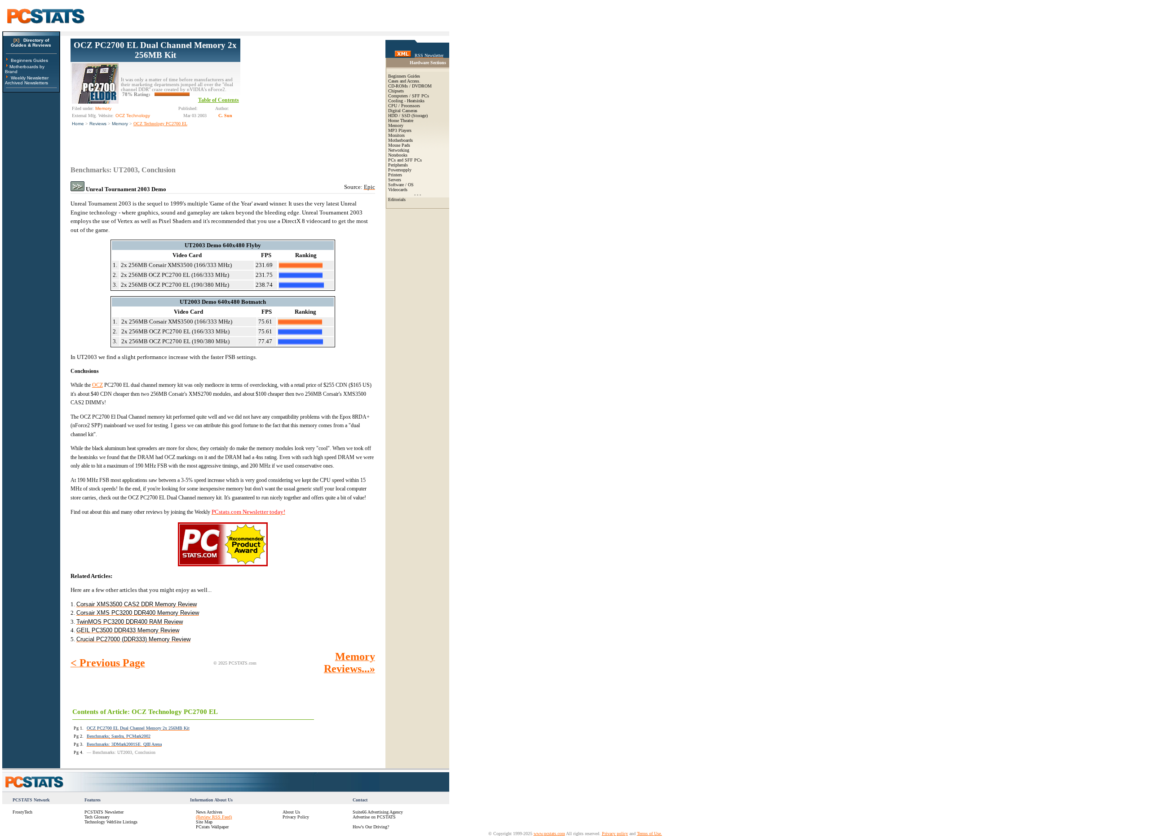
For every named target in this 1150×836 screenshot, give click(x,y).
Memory (120, 123)
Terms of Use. (649, 833)
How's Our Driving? (371, 826)
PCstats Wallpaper (212, 826)
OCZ (97, 385)
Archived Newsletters (26, 82)
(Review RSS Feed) (214, 816)
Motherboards (400, 140)
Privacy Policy (296, 816)
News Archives (209, 812)
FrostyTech (22, 812)
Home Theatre (400, 120)
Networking (398, 150)
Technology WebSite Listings (110, 821)
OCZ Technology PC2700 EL (160, 123)
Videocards (397, 189)
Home (78, 123)
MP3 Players (399, 130)
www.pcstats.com (549, 833)
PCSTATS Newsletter (104, 812)
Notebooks (397, 155)
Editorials (397, 199)
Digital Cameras (402, 110)
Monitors (396, 135)
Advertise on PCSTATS (374, 816)
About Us (291, 812)
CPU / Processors (404, 105)
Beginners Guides (29, 60)
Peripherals (398, 164)
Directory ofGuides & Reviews (31, 43)
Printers (395, 174)
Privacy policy (615, 833)
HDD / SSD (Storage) (408, 115)
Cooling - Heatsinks (406, 100)
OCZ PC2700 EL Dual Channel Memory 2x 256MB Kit (155, 50)
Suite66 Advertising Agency (378, 812)
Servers (394, 179)
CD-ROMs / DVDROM (410, 85)
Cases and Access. (404, 81)
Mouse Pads (399, 145)
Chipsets (396, 90)
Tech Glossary (97, 816)
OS (411, 184)
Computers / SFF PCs (408, 95)
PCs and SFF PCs (405, 160)
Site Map (204, 821)
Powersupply (399, 169)
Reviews (97, 123)
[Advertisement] (307, 95)
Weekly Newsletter (30, 77)
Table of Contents (218, 100)
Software (396, 184)
